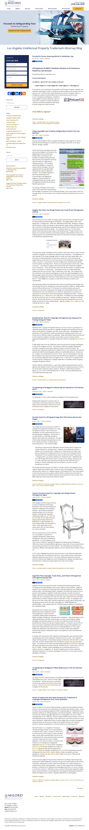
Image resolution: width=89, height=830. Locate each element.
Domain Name (11, 127)
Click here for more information (48, 685)
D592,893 (35, 521)
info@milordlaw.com (11, 811)
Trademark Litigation (54, 122)
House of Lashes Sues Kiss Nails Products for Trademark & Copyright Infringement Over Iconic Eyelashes (54, 698)
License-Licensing (12, 124)
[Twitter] (13, 93)
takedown (57, 123)
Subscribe (16, 107)
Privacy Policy (57, 796)
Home (8, 8)
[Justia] (20, 93)
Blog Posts (81, 796)
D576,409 (50, 523)
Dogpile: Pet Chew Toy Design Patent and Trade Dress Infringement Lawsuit (58, 211)
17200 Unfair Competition (43, 484)
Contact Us (78, 8)
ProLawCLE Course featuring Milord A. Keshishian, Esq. (53, 56)
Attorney (27, 8)
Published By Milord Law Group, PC (77, 3)
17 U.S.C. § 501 (62, 750)
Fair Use (68, 202)
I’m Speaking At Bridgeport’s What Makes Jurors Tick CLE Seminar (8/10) (57, 669)
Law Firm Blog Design (76, 825)
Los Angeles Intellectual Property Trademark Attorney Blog (13, 3)
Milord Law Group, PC (20, 825)
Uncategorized (40, 310)
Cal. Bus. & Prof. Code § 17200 (54, 754)
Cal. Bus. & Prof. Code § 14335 (50, 752)
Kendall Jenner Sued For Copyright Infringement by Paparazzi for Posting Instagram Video (57, 319)
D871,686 (68, 223)
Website (18, 8)
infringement (49, 123)
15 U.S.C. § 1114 (44, 744)
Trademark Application (13, 131)
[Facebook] (9, 93)
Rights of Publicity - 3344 (13, 141)
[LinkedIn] (16, 93)
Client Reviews (66, 8)
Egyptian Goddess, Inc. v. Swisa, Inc (70, 301)
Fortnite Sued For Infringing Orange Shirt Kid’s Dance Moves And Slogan (56, 418)
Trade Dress (78, 780)
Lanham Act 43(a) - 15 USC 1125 (67, 780)
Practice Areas (39, 8)
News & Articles (52, 8)
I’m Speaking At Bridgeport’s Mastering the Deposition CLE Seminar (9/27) (58, 388)
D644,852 (47, 521)
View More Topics (11, 147)
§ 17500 (72, 754)
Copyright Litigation (42, 122)
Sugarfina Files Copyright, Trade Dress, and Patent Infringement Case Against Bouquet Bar (56, 577)
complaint (44, 173)
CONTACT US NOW (16, 85)
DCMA (37, 123)
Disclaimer (48, 796)
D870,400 (59, 223)
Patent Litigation (70, 568)
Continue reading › (38, 119)
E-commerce (43, 123)
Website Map (65, 796)
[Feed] (24, 93)
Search (17, 159)
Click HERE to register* (41, 112)
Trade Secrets (11, 129)
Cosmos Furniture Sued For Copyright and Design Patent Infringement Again (53, 494)
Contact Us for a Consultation (20, 30)
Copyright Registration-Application (55, 202)
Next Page (79, 788)
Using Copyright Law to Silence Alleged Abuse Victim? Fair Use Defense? (56, 132)
